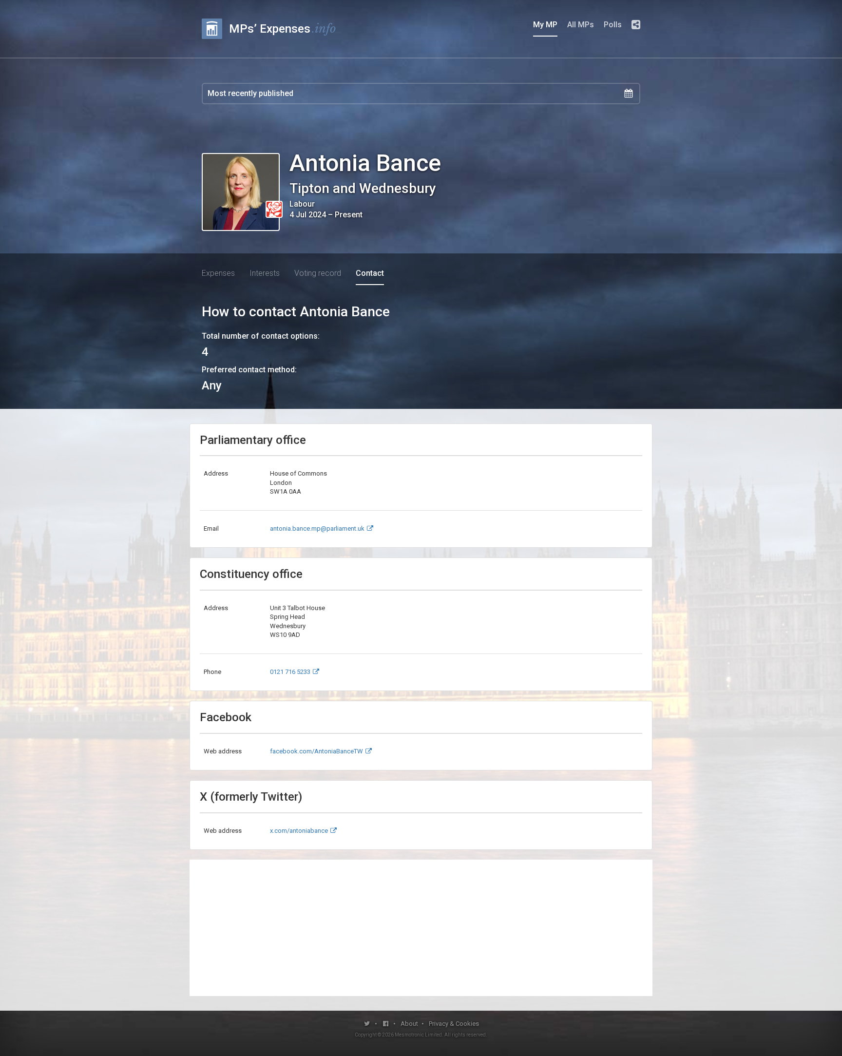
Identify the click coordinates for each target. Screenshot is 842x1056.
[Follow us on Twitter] (367, 1023)
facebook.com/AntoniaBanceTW (316, 751)
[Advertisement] (421, 928)
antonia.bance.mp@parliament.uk (317, 528)
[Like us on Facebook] (386, 1023)
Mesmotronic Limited (418, 1034)
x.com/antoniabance (299, 830)
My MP (545, 24)
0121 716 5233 (290, 671)
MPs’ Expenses (282, 28)
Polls (613, 24)
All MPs (580, 24)
